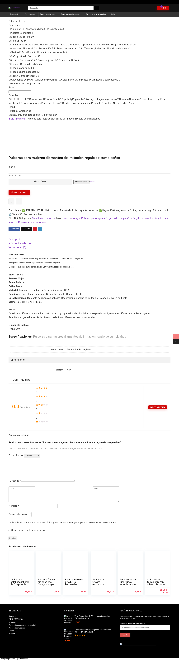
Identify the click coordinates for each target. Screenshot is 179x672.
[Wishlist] (152, 8)
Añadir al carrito (19, 192)
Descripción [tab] (15, 239)
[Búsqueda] (96, 8)
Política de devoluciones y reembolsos (23, 625)
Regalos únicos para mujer (32, 222)
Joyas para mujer (71, 218)
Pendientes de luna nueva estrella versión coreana (128, 583)
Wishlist (12, 634)
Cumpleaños (38, 218)
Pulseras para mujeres (93, 218)
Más (113, 14)
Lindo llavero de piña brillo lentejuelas (74, 582)
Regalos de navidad (143, 218)
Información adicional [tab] (20, 243)
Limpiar (92, 182)
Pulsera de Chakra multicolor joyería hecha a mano (100, 584)
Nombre (14, 505)
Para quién (14, 14)
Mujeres (20, 118)
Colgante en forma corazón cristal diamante (156, 582)
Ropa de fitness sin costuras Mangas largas (47, 582)
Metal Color (40, 181)
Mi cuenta (12, 622)
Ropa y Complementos (70, 14)
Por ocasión (29, 14)
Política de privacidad (17, 628)
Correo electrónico (20, 514)
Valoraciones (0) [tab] (17, 247)
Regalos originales (48, 14)
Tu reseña (15, 480)
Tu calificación (16, 455)
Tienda (11, 631)
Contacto (12, 616)
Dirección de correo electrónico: (132, 623)
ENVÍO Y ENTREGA (16, 619)
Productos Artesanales (96, 14)
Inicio (11, 118)
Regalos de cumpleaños (119, 218)
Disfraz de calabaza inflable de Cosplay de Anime (19, 583)
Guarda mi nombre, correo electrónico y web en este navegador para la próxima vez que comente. (64, 522)
